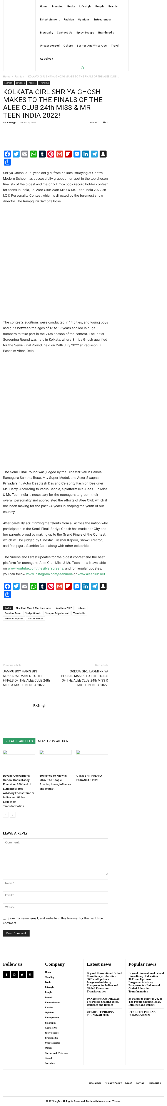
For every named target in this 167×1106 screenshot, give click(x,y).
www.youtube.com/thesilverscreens (35, 568)
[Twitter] (17, 132)
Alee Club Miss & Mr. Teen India (33, 608)
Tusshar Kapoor (14, 618)
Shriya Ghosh (32, 613)
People (32, 82)
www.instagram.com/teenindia (49, 574)
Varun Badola (35, 618)
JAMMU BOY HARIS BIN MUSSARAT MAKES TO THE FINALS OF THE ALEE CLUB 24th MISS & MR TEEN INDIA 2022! (26, 678)
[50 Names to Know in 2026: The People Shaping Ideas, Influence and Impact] (56, 761)
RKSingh (11, 122)
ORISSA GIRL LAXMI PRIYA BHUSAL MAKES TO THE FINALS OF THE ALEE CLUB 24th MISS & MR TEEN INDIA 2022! (84, 678)
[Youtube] (30, 974)
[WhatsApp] (37, 132)
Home (6, 76)
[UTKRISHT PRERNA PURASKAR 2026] (92, 761)
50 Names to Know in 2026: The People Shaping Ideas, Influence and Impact (103, 1002)
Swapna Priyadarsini (56, 613)
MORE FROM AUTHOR (53, 741)
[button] (82, 68)
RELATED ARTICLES (19, 741)
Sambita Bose (12, 613)
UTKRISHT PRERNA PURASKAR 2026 (100, 1013)
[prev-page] (5, 815)
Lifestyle (20, 82)
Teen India (79, 613)
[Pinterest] (27, 132)
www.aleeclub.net (91, 574)
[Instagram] (14, 974)
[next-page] (12, 815)
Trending (43, 82)
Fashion (19, 76)
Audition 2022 (64, 608)
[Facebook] (7, 132)
